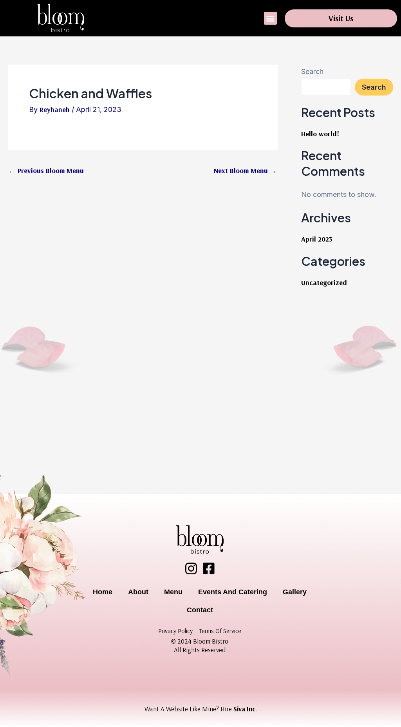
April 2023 (316, 239)
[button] (270, 18)
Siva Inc (244, 709)
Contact (200, 610)
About (138, 592)
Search (312, 71)
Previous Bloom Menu (46, 170)
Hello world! (320, 133)
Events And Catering (232, 592)
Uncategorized (324, 282)
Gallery (295, 592)
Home (102, 592)
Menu (173, 592)
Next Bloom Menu (245, 170)
